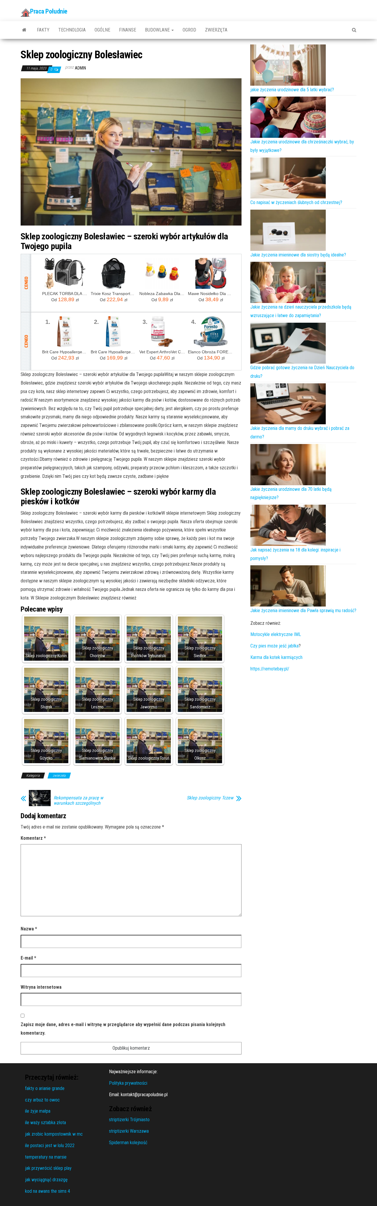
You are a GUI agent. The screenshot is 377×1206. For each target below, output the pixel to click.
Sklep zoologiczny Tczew (210, 798)
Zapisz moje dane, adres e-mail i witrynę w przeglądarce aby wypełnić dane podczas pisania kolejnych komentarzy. (123, 1029)
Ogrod (189, 30)
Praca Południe (48, 11)
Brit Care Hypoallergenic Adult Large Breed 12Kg (113, 352)
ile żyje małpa (37, 1111)
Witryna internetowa (41, 987)
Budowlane (158, 30)
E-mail (28, 958)
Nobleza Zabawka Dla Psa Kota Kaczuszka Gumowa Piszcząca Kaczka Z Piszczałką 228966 (162, 293)
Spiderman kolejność (128, 1142)
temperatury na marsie (46, 1157)
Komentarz (33, 838)
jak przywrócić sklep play (48, 1168)
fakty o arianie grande (45, 1088)
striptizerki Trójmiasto (129, 1119)
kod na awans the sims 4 (47, 1191)
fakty (43, 30)
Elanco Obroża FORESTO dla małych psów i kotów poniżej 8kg (211, 352)
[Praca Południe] (24, 30)
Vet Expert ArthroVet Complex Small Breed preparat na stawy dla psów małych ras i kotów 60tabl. (162, 352)
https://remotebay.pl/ (269, 669)
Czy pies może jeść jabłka (274, 646)
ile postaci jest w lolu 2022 (50, 1145)
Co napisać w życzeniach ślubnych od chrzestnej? (296, 202)
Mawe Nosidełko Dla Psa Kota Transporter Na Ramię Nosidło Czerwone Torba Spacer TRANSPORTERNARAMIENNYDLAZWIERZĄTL (211, 293)
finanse (127, 30)
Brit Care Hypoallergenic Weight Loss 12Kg (65, 352)
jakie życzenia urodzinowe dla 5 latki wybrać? (292, 89)
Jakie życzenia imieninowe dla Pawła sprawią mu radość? (303, 610)
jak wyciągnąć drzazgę (46, 1179)
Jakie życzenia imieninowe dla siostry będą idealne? (298, 255)
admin (80, 68)
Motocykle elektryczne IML (275, 634)
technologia (72, 30)
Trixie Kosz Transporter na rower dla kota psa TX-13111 (113, 293)
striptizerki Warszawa (129, 1131)
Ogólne (102, 30)
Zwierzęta (216, 30)
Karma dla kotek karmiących (276, 657)
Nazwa (29, 929)
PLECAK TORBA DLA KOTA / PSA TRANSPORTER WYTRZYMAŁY (65, 293)
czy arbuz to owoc (42, 1100)
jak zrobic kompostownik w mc (54, 1134)
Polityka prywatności (128, 1083)
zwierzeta (59, 775)
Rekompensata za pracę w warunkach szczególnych (78, 800)
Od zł (65, 299)
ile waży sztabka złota (45, 1122)
